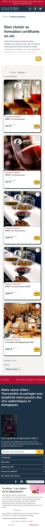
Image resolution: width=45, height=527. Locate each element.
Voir (37, 126)
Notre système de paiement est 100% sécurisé (29, 380)
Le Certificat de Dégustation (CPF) (19, 342)
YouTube (21, 481)
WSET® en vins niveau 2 (15, 175)
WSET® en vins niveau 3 (15, 231)
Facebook (15, 481)
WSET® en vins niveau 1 (15, 119)
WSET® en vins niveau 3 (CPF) (17, 287)
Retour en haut (13, 369)
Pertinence (22, 72)
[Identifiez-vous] (35, 8)
